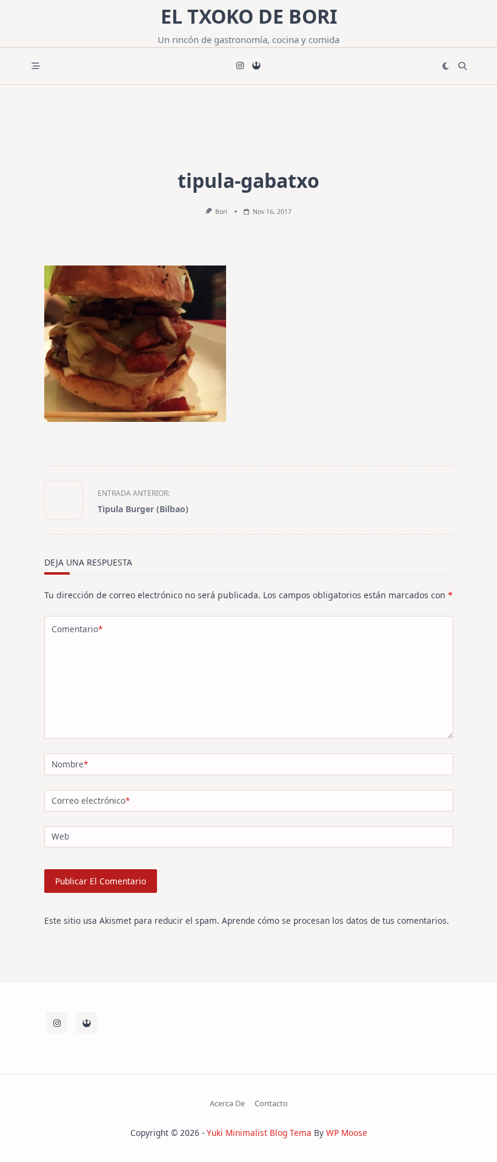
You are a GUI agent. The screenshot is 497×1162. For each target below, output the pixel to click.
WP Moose (346, 1132)
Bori (221, 211)
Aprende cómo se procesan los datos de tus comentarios (334, 920)
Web (60, 836)
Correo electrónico (91, 800)
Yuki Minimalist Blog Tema (259, 1132)
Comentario (77, 629)
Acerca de (227, 1103)
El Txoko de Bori (249, 16)
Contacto (271, 1103)
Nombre (70, 764)
